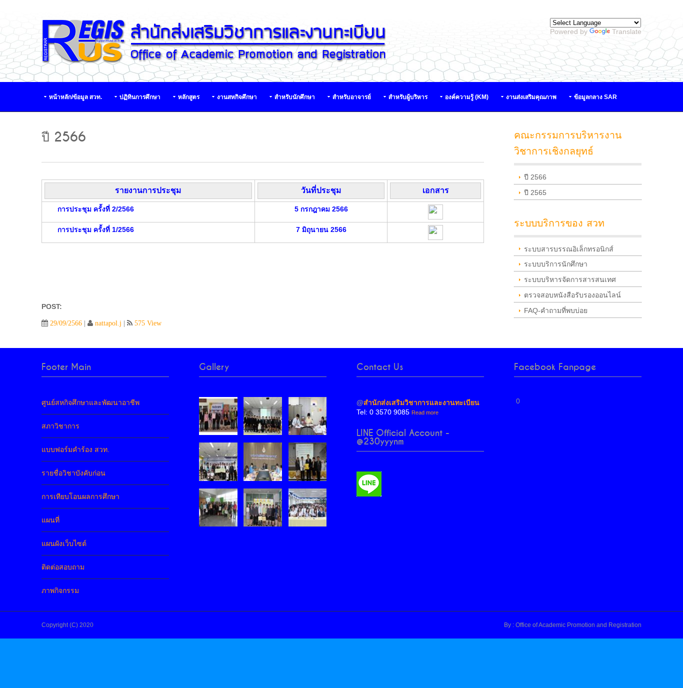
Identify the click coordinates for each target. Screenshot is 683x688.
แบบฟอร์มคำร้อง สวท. (76, 450)
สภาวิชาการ (61, 426)
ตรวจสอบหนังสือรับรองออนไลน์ (572, 295)
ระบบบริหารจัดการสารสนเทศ (570, 280)
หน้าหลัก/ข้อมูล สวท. (75, 97)
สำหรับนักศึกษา (294, 97)
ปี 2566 (535, 177)
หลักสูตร (189, 97)
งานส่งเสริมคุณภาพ (531, 97)
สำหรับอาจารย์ (351, 97)
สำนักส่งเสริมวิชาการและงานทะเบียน (422, 402)
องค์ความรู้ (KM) (466, 97)
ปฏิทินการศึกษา (140, 97)
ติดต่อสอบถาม (63, 567)
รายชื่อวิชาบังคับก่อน (74, 473)
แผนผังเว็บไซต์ (64, 544)
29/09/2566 (66, 323)
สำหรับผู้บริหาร (408, 97)
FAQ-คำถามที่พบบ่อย (556, 310)
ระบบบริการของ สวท (559, 223)
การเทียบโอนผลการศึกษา (81, 496)
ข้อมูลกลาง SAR (595, 97)
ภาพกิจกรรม (60, 590)
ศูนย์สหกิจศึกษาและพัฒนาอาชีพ (91, 402)
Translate (627, 32)
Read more (425, 413)
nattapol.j (108, 323)
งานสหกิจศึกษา (237, 97)
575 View (148, 323)
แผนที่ (51, 520)
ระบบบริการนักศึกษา (556, 264)
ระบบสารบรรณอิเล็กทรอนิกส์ (569, 249)
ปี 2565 (535, 192)
